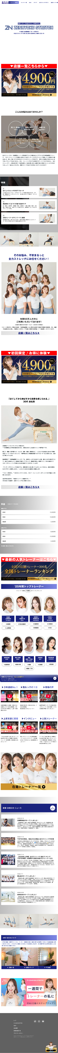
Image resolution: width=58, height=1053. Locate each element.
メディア (35, 2)
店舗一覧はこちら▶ (29, 333)
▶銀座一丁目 (29, 668)
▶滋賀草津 (7, 664)
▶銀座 (29, 664)
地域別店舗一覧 (17, 1031)
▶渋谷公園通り (22, 624)
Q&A (15, 1025)
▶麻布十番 (18, 664)
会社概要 (16, 1028)
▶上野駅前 (8, 628)
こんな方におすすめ (18, 1023)
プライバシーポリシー (18, 1033)
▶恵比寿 (51, 664)
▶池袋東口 (36, 624)
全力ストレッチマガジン (44, 2)
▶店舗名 (28, 591)
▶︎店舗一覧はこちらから (7, 546)
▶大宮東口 (50, 624)
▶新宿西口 (36, 628)
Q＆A (30, 2)
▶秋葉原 (8, 624)
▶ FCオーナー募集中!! (13, 2)
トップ (15, 1020)
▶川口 (50, 628)
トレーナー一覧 (24, 2)
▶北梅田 (40, 664)
